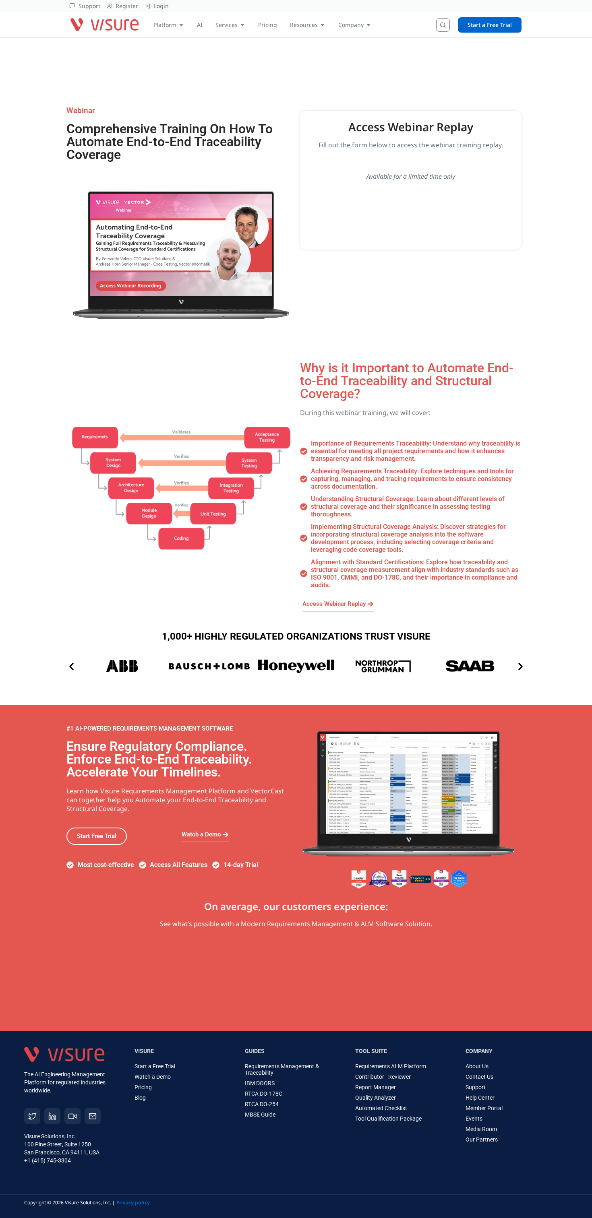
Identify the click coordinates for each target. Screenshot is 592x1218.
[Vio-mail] (93, 1116)
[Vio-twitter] (32, 1116)
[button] (71, 667)
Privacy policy (133, 1202)
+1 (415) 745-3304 (47, 1160)
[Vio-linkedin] (52, 1116)
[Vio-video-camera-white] (72, 1116)
